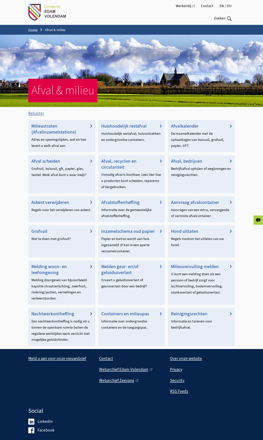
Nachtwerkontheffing (52, 314)
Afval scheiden (45, 161)
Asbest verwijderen (50, 202)
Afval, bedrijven (186, 161)
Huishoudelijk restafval (124, 126)
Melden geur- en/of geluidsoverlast (119, 270)
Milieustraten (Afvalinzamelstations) (53, 129)
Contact (207, 6)
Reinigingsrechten (189, 314)
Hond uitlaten (184, 231)
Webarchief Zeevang (118, 380)
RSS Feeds (179, 391)
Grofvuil (39, 231)
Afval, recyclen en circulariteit (119, 164)
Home (33, 29)
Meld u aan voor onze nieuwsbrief (57, 358)
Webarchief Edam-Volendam (125, 369)
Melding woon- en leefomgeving (49, 270)
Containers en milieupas (125, 314)
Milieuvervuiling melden (195, 267)
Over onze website (186, 358)
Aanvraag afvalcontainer (195, 202)
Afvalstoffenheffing (120, 202)
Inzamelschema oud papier (128, 231)
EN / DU (225, 6)
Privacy (176, 369)
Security (177, 380)
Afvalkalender (185, 126)
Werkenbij (187, 7)
